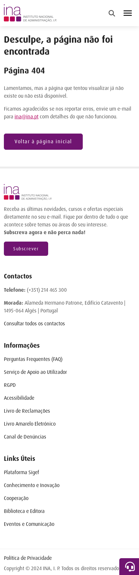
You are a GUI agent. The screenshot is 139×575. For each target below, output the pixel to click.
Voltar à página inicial (43, 141)
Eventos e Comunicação (29, 524)
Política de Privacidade (28, 558)
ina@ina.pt (26, 116)
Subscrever (26, 249)
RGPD (10, 385)
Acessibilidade (19, 398)
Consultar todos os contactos (34, 323)
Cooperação (16, 498)
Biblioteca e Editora (24, 511)
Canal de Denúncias (25, 436)
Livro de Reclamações (27, 410)
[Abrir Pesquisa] (112, 13)
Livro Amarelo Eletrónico (30, 423)
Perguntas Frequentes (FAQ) (33, 359)
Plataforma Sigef (21, 472)
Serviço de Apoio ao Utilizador (35, 372)
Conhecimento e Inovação (31, 485)
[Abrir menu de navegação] (127, 13)
